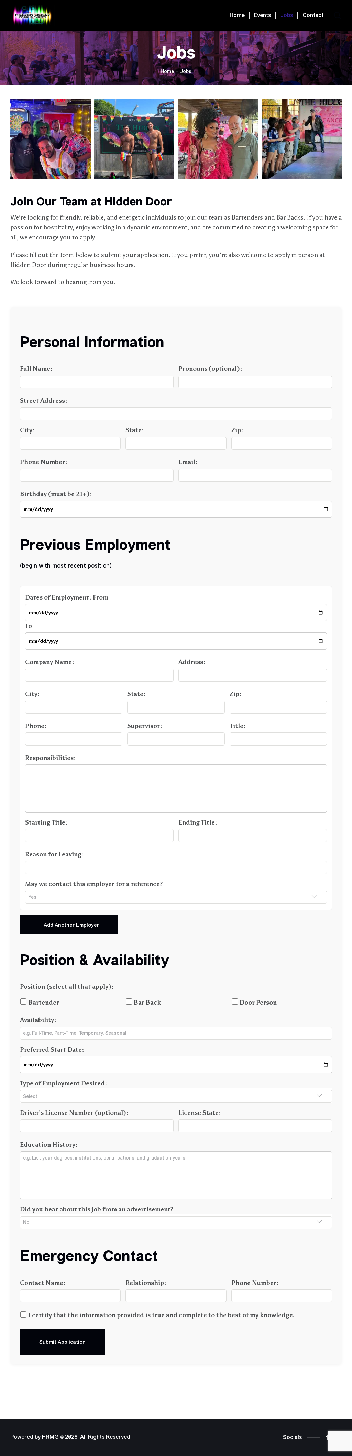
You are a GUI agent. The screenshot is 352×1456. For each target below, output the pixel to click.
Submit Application (62, 1341)
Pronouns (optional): (210, 368)
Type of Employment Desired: (63, 1083)
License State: (199, 1113)
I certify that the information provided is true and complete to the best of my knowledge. (161, 1315)
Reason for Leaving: (54, 854)
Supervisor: (144, 726)
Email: (188, 462)
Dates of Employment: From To (66, 612)
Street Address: (43, 400)
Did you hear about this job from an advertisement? (96, 1209)
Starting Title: (46, 822)
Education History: (49, 1145)
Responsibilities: (50, 758)
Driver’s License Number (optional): (74, 1113)
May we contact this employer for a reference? (94, 884)
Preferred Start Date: (52, 1049)
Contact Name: (43, 1283)
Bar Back (146, 1002)
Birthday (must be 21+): (56, 494)
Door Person (257, 1002)
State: (134, 430)
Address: (192, 662)
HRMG (50, 1437)
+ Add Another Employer (69, 924)
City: (27, 430)
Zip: (237, 430)
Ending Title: (197, 822)
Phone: (36, 726)
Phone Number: (43, 462)
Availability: (38, 1020)
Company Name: (49, 662)
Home (167, 71)
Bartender (43, 1002)
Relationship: (145, 1283)
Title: (238, 726)
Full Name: (36, 368)
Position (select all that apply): (67, 986)
